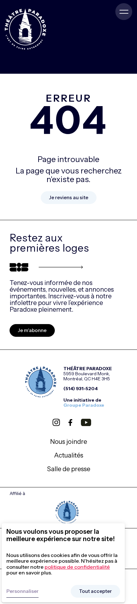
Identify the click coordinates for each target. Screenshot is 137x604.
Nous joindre (68, 441)
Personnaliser (22, 591)
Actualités (68, 455)
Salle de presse (68, 469)
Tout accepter (95, 591)
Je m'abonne (32, 330)
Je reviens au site (68, 197)
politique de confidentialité (77, 567)
